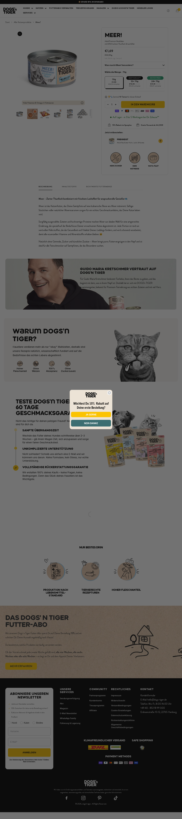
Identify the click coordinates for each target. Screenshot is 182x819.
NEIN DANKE (91, 423)
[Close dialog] (109, 393)
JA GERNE (91, 414)
